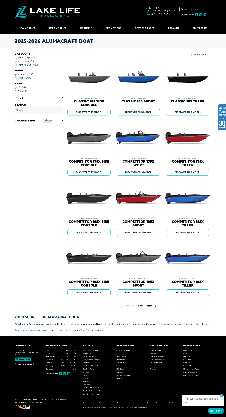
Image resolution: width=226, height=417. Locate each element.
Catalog (173, 28)
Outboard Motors (123, 375)
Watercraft (120, 363)
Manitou (86, 378)
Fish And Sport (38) (28, 57)
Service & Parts (144, 28)
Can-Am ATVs (88, 356)
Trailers (119, 378)
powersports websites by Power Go (52, 399)
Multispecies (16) (26, 61)
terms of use (142, 408)
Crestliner (86, 363)
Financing (86, 28)
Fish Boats (120, 369)
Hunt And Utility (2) (28, 65)
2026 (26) (22, 87)
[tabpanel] (61, 359)
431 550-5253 (161, 14)
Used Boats (154, 366)
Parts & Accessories (190, 372)
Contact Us (199, 28)
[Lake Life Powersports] (47, 12)
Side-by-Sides (121, 356)
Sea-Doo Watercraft (90, 366)
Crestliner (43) (25, 78)
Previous (129, 306)
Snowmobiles (121, 360)
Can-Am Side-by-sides (91, 360)
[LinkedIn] (205, 14)
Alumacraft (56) (26, 74)
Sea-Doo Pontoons (90, 369)
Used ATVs (153, 353)
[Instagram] (200, 14)
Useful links (191, 345)
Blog (185, 353)
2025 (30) (22, 91)
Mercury (86, 381)
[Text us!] (216, 411)
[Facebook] (196, 14)
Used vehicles (58, 28)
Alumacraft (87, 353)
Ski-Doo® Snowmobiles (92, 391)
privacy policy (128, 408)
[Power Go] (40, 406)
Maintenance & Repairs (191, 369)
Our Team (187, 356)
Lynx (85, 375)
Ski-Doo (86, 372)
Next (149, 306)
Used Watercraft (156, 363)
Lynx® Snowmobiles (91, 394)
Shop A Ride (30, 402)
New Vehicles (27, 28)
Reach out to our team (27, 330)
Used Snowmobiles (157, 360)
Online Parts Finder (190, 375)
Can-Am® (87, 385)
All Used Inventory (156, 350)
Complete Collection (90, 350)
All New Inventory (123, 350)
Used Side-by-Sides (157, 356)
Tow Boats (120, 372)
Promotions (113, 28)
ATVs (118, 353)
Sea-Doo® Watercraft (91, 388)
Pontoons (120, 366)
